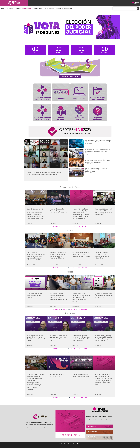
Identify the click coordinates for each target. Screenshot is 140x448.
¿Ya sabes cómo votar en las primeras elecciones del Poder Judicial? (104, 295)
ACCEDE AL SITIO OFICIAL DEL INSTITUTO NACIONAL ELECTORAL (70, 435)
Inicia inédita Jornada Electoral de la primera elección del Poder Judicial (58, 211)
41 (79, 397)
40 (79, 226)
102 (79, 348)
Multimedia (10, 8)
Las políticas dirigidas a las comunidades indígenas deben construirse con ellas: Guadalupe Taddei (96, 170)
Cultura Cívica (38, 8)
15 (74, 226)
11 (64, 226)
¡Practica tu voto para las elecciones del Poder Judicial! (35, 295)
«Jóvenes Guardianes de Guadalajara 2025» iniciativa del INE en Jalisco (81, 254)
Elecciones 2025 (26, 8)
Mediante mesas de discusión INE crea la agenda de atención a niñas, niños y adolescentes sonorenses (103, 256)
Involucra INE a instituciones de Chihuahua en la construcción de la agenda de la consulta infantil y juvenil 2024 (36, 256)
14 (71, 226)
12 (66, 226)
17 (79, 309)
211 (79, 267)
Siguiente (84, 226)
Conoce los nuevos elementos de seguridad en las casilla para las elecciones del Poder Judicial (81, 297)
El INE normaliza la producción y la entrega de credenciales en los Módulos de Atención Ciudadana (97, 151)
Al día (2, 8)
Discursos (58, 8)
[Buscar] (138, 8)
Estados (18, 8)
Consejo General (49, 8)
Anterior (55, 226)
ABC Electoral (68, 8)
